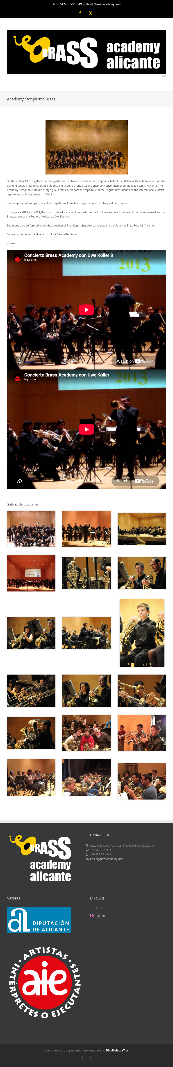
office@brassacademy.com (106, 859)
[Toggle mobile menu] (164, 76)
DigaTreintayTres (117, 1050)
